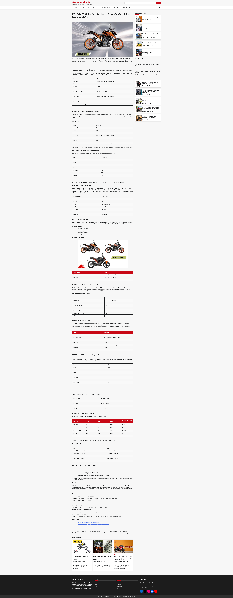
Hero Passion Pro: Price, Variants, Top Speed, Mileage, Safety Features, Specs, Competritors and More (150, 108)
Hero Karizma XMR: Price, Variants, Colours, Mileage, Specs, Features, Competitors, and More (123, 558)
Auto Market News (122, 7)
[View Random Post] (160, 8)
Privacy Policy (119, 588)
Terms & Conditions (120, 590)
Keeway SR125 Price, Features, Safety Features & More (88, 522)
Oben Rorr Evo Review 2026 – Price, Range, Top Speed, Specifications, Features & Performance (150, 91)
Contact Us (119, 584)
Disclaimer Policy (120, 586)
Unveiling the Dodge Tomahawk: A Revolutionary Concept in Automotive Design (102, 558)
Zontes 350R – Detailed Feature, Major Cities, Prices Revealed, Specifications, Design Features (150, 99)
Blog (130, 7)
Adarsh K (87, 20)
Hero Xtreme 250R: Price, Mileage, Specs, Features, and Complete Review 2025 (93, 524)
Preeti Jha (145, 37)
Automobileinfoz (82, 2)
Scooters (95, 7)
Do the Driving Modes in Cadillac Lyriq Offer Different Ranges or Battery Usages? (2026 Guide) (150, 34)
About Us (119, 582)
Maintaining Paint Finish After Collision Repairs (143, 62)
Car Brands (76, 7)
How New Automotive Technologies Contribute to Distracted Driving (147, 74)
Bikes (88, 7)
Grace (144, 28)
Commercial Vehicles (107, 7)
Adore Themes (132, 596)
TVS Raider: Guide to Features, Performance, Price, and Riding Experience (81, 558)
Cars (82, 7)
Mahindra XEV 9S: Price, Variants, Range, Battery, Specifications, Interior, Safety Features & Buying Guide (150, 18)
